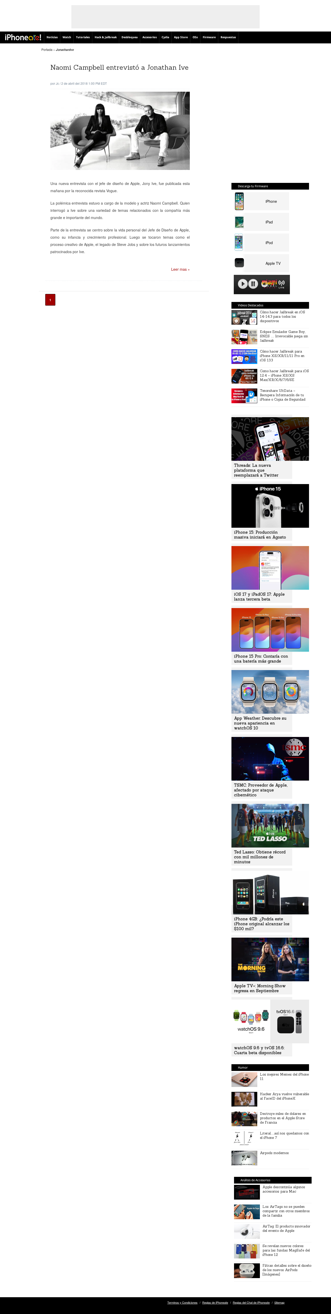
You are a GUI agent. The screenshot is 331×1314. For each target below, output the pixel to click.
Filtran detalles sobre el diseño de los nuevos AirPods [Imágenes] (286, 1270)
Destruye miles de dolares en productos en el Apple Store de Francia (283, 1118)
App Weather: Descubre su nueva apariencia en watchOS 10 (260, 723)
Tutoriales (83, 37)
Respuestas (228, 37)
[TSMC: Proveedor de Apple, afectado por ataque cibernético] (270, 779)
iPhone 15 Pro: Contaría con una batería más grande (261, 659)
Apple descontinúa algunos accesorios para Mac (283, 1189)
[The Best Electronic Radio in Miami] (268, 285)
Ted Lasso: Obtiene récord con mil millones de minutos (259, 857)
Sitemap (279, 1302)
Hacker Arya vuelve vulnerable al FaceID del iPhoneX (284, 1096)
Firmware (209, 37)
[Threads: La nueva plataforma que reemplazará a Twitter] (270, 459)
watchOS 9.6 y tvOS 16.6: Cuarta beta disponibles (259, 1050)
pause (253, 284)
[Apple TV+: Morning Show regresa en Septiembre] (270, 979)
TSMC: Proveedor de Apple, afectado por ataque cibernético (260, 790)
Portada (46, 49)
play (243, 284)
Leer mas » (180, 269)
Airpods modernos (274, 1153)
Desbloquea (130, 37)
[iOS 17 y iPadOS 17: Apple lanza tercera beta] (270, 588)
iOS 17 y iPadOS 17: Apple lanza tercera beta (259, 597)
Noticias (52, 37)
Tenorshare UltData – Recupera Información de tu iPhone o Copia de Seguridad (282, 395)
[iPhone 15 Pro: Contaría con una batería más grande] (270, 650)
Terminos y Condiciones (182, 1302)
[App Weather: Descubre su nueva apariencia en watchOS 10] (270, 712)
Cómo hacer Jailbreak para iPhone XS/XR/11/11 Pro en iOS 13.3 (282, 355)
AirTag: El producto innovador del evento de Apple (286, 1228)
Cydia (165, 37)
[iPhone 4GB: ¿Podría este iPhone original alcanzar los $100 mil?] (270, 912)
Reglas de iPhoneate (215, 1302)
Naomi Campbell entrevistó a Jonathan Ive (119, 67)
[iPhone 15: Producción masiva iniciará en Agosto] (270, 526)
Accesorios (149, 37)
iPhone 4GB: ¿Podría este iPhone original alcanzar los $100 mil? (261, 923)
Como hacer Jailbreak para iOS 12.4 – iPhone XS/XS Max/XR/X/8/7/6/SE (284, 375)
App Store (181, 37)
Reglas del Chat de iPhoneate (251, 1302)
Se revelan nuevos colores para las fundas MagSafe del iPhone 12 (286, 1250)
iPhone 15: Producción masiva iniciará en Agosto (260, 535)
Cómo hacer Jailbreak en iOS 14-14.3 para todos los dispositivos (282, 316)
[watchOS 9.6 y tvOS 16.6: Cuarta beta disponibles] (270, 1041)
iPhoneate (23, 37)
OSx (195, 37)
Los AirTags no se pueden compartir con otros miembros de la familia (286, 1211)
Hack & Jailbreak (106, 37)
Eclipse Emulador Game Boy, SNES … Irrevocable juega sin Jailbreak (284, 336)
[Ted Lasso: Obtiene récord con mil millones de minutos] (270, 846)
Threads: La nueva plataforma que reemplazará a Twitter (256, 470)
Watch (67, 37)
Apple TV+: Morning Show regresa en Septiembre (260, 988)
